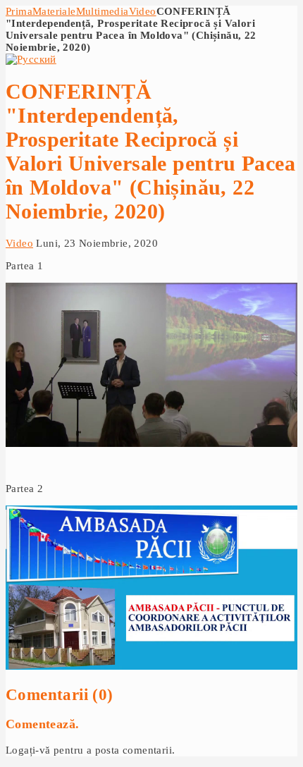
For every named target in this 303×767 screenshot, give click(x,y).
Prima (19, 11)
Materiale (54, 11)
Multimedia (102, 11)
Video (142, 11)
